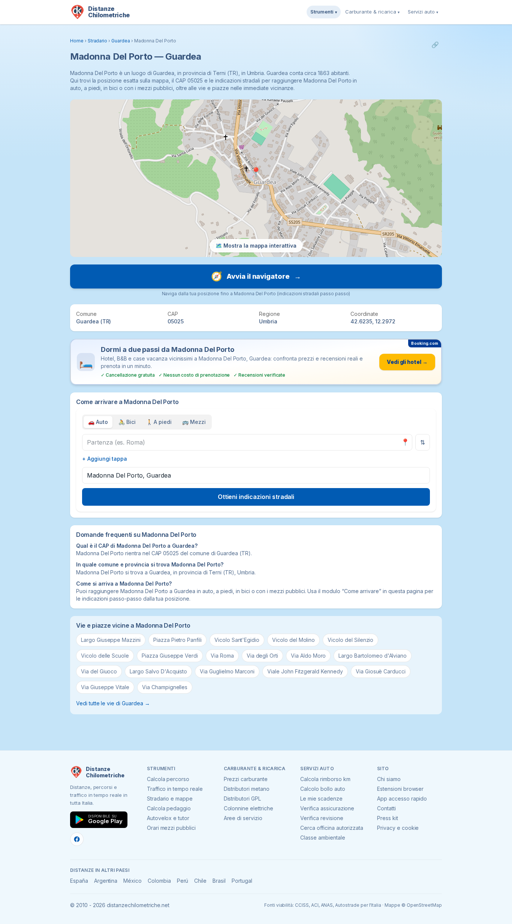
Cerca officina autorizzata (331, 828)
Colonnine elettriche (248, 808)
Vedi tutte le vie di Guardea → (113, 703)
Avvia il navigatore (256, 276)
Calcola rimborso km (325, 779)
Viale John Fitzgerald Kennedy (305, 671)
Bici (127, 422)
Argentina (106, 880)
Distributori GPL (242, 798)
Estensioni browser (400, 789)
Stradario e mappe (170, 798)
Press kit (387, 818)
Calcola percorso (168, 779)
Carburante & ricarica (372, 12)
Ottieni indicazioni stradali (256, 496)
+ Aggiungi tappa (104, 458)
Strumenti (323, 12)
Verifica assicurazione (327, 808)
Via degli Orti (262, 655)
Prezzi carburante (246, 779)
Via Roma (222, 655)
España (79, 880)
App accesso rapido (402, 798)
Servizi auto (423, 12)
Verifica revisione (321, 818)
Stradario (98, 41)
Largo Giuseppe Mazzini (111, 640)
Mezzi (194, 422)
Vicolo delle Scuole (105, 655)
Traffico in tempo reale (175, 789)
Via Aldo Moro (308, 655)
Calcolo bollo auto (322, 789)
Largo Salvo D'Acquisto (158, 671)
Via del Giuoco (99, 671)
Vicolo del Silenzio (350, 640)
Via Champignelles (164, 687)
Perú (183, 880)
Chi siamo (389, 779)
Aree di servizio (243, 818)
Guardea (120, 41)
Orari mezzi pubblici (171, 828)
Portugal (242, 880)
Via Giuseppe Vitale (105, 687)
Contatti (386, 808)
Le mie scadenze (321, 798)
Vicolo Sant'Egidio (236, 640)
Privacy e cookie (398, 828)
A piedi (159, 422)
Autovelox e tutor (168, 818)
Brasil (219, 880)
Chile (200, 880)
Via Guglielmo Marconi (227, 671)
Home (77, 41)
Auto (98, 422)
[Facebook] (77, 839)
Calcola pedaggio (169, 808)
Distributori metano (246, 789)
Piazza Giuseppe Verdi (170, 655)
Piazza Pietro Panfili (177, 640)
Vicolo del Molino (293, 640)
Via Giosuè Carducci (381, 671)
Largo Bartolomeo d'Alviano (372, 655)
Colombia (159, 880)
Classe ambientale (322, 837)
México (132, 880)
